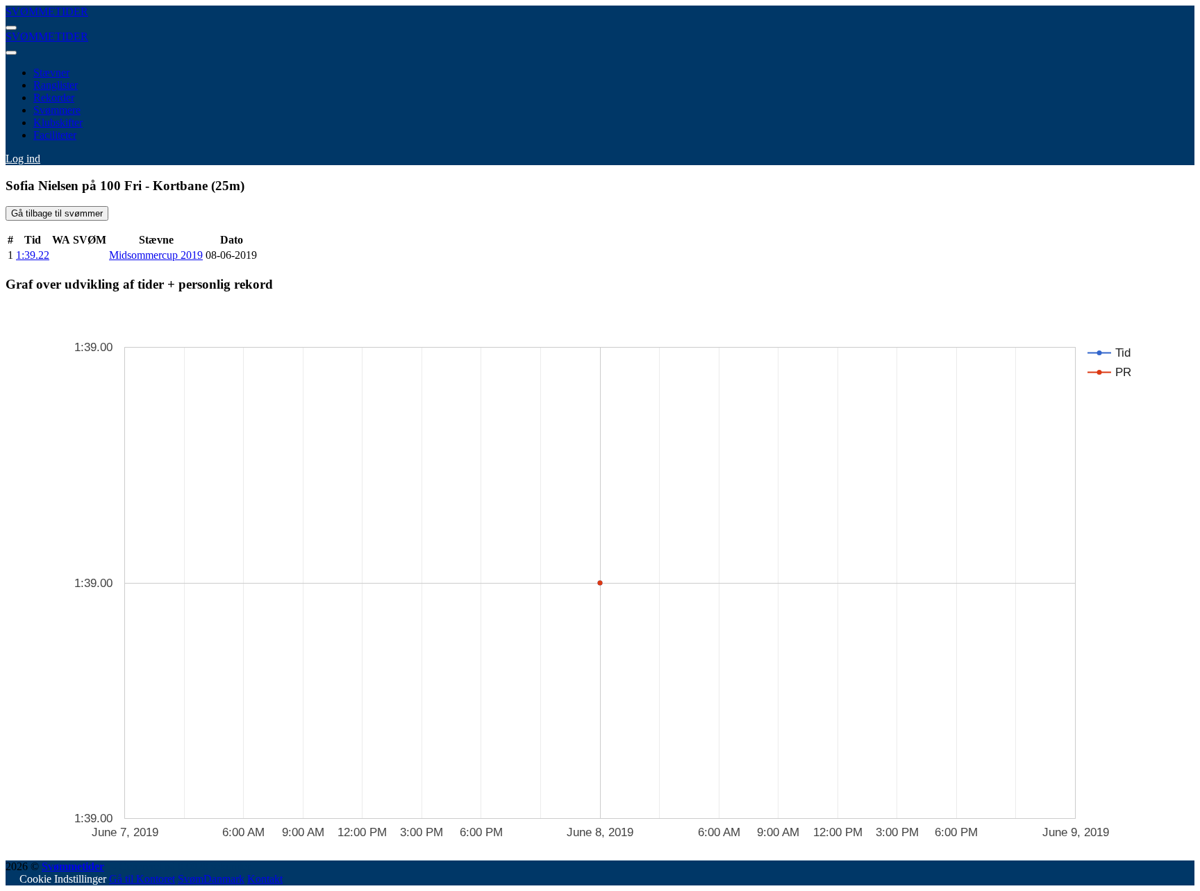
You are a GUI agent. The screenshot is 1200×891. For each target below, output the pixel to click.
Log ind (23, 158)
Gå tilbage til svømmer (57, 213)
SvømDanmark (211, 879)
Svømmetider (73, 866)
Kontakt (265, 879)
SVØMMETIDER (47, 11)
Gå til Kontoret (142, 879)
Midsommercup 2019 (156, 255)
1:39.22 (32, 255)
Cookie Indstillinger (62, 879)
